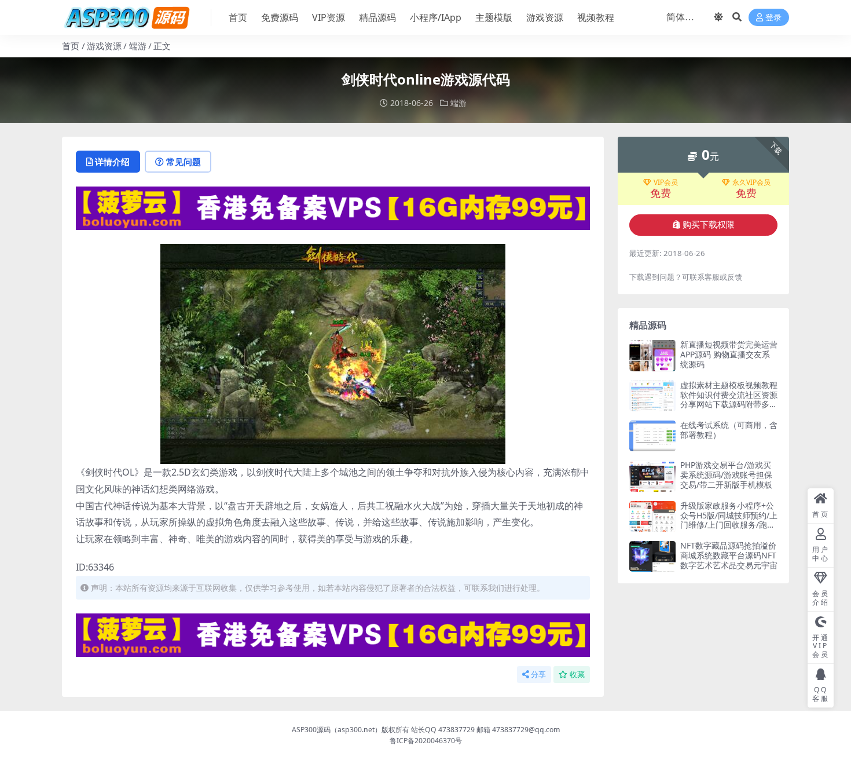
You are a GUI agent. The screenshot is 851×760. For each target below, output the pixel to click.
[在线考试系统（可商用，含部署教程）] (652, 436)
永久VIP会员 (751, 182)
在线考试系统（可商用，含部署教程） (728, 429)
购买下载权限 (709, 224)
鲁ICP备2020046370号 (426, 741)
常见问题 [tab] (183, 161)
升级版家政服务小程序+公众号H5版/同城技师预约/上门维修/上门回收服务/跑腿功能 (728, 520)
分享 (538, 674)
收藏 (577, 674)
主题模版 (493, 17)
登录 (773, 17)
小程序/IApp (435, 17)
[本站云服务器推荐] (333, 207)
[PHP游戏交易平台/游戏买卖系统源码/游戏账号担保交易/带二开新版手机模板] (652, 476)
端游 (137, 46)
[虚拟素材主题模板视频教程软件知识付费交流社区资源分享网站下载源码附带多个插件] (652, 396)
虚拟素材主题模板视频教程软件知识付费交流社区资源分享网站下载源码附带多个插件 (728, 399)
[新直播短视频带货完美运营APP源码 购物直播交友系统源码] (652, 355)
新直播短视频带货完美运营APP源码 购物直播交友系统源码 (728, 354)
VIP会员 (666, 182)
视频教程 (595, 17)
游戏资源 (544, 17)
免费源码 (279, 17)
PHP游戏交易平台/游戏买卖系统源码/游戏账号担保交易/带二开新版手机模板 (726, 474)
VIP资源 (328, 17)
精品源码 (377, 17)
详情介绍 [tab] (112, 161)
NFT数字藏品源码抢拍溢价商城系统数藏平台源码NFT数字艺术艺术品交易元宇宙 (728, 555)
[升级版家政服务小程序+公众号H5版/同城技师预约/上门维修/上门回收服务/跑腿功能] (652, 516)
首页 (238, 17)
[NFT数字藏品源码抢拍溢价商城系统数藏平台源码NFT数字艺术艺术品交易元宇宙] (652, 556)
